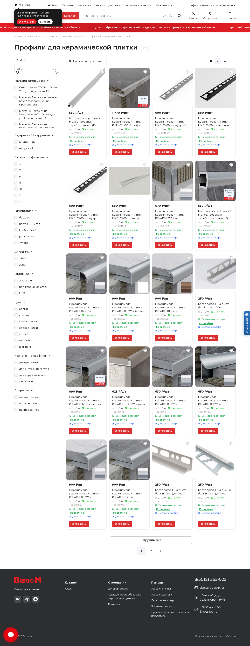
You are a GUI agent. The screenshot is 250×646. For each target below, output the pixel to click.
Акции (69, 588)
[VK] (17, 599)
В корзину (79, 151)
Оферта (231, 636)
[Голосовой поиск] (171, 15)
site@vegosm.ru (212, 587)
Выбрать (45, 21)
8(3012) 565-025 (201, 5)
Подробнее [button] (77, 141)
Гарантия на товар (162, 600)
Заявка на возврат (162, 606)
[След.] (160, 551)
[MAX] (35, 599)
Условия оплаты (161, 588)
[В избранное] (102, 72)
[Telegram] (26, 599)
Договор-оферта (118, 588)
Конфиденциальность (208, 636)
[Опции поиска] (164, 15)
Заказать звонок (226, 5)
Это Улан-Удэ (26, 21)
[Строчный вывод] (225, 61)
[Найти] (179, 15)
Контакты (114, 604)
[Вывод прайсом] (232, 61)
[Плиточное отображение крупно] (211, 61)
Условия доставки (162, 594)
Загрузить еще (151, 540)
